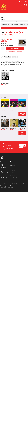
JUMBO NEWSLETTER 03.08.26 (14, 109)
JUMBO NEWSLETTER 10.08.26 (5, 109)
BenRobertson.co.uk (10, 187)
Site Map (26, 183)
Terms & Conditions (12, 183)
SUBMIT (14, 28)
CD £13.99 (3, 84)
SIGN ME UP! (22, 146)
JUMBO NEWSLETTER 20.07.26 (22, 109)
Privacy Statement (20, 183)
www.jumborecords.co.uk (5, 175)
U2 (1, 82)
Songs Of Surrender (5, 83)
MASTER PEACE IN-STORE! (14, 128)
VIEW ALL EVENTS (22, 133)
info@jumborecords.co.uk (5, 172)
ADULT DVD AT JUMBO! (22, 128)
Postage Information (4, 183)
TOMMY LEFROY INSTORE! (5, 128)
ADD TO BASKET (15, 48)
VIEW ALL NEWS (22, 114)
